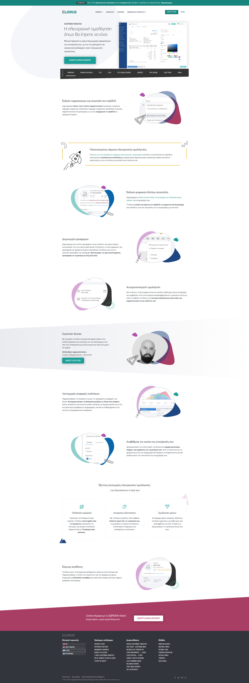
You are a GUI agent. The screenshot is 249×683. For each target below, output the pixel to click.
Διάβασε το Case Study (73, 360)
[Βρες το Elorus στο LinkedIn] (185, 677)
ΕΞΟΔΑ (109, 73)
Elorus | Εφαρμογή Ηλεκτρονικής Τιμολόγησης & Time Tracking (85, 679)
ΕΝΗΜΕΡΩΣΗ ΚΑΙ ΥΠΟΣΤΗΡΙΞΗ (135, 12)
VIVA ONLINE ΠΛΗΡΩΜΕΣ (132, 664)
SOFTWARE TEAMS (163, 650)
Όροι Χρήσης (76, 677)
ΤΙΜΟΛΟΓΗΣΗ (70, 73)
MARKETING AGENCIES (164, 644)
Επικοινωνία (66, 677)
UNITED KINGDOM (70, 647)
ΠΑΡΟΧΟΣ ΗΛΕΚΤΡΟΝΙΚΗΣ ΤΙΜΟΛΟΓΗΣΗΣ (136, 644)
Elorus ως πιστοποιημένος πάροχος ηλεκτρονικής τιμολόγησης (117, 155)
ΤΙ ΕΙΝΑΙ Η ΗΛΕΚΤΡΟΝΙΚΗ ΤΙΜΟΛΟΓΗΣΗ (104, 655)
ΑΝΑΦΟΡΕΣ (140, 73)
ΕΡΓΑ (100, 73)
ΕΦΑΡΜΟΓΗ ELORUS (99, 644)
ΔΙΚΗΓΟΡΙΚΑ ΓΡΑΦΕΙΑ (164, 647)
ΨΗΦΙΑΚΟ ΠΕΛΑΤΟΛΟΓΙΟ (86, 73)
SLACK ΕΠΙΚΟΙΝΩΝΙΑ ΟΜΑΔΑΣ (133, 661)
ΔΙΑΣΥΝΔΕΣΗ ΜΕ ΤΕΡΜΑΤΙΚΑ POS (135, 650)
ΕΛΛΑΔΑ (67, 650)
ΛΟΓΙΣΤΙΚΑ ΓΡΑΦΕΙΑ (163, 655)
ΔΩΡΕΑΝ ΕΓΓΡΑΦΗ (171, 12)
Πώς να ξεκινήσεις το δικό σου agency (105, 658)
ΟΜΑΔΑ (180, 73)
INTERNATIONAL (69, 654)
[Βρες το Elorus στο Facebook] (175, 677)
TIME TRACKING (153, 73)
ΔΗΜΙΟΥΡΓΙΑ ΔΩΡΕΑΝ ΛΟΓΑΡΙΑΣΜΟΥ (80, 60)
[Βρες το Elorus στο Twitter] (178, 677)
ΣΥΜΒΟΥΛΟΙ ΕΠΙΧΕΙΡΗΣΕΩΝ (165, 652)
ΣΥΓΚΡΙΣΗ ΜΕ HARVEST (100, 661)
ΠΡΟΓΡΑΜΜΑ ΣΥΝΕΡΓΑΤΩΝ (101, 647)
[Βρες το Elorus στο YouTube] (182, 677)
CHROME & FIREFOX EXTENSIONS (135, 658)
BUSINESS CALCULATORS (100, 652)
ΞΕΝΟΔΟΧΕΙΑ (162, 658)
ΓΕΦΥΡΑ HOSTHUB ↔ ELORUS (134, 655)
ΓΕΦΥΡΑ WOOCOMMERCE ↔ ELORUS (136, 652)
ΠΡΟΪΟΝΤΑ (98, 12)
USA (66, 644)
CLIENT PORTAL (168, 73)
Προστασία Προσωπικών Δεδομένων (93, 677)
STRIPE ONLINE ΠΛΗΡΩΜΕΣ (133, 667)
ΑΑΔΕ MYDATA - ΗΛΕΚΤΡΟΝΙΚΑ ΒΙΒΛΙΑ (136, 647)
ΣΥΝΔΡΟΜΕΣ (120, 12)
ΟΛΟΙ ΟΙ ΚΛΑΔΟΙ (162, 661)
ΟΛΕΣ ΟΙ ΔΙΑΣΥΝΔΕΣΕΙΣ (132, 669)
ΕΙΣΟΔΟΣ (183, 12)
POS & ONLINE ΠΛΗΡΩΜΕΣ (124, 73)
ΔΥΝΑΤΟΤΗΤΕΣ (110, 12)
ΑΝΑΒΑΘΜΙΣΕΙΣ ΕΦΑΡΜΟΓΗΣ (101, 650)
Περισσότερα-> (167, 3)
